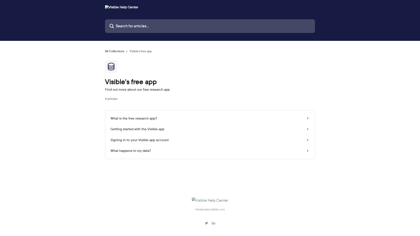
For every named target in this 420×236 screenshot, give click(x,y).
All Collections (114, 51)
